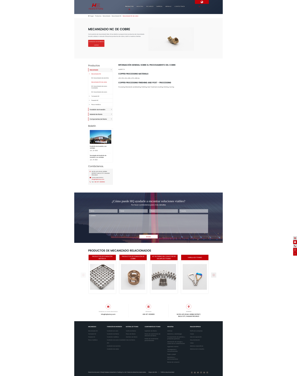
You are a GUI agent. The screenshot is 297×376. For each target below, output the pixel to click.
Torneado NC (95, 96)
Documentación (195, 340)
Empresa (159, 6)
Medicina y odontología (174, 334)
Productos (129, 6)
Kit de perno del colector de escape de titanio (164, 257)
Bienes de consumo (173, 362)
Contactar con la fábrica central (96, 43)
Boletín (92, 126)
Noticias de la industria (197, 349)
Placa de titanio (131, 334)
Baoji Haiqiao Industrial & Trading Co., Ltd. (114, 372)
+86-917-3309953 (99, 182)
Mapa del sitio (152, 372)
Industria (140, 6)
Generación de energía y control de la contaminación (176, 342)
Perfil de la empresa (196, 331)
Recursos (149, 6)
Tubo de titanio (130, 340)
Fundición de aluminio (114, 346)
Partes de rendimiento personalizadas (151, 339)
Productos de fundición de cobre (133, 257)
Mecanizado (106, 16)
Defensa (169, 331)
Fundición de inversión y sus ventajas (98, 147)
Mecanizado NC (116, 16)
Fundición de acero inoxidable (116, 340)
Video (192, 343)
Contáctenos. (179, 6)
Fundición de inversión (97, 110)
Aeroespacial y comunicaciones (172, 350)
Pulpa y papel (171, 354)
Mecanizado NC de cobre (130, 16)
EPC (108, 343)
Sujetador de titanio (151, 331)
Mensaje (168, 6)
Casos (192, 334)
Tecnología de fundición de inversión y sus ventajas (98, 156)
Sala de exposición (196, 337)
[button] (213, 275)
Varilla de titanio (195, 257)
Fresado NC (94, 100)
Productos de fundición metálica (102, 257)
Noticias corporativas (196, 346)
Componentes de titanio (98, 119)
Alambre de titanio (131, 337)
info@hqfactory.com (98, 179)
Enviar (148, 237)
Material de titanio (96, 114)
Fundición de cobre (113, 349)
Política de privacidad (167, 372)
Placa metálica (96, 104)
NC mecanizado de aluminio (100, 78)
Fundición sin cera (112, 331)
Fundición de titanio (113, 334)
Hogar (92, 16)
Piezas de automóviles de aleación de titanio (152, 335)
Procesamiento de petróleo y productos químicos (176, 338)
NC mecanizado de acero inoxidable (99, 87)
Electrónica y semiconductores (172, 358)
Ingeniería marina (172, 346)
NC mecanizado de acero (99, 92)
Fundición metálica (113, 337)
